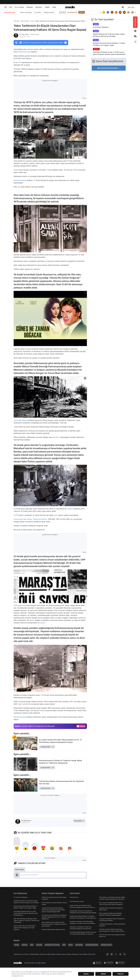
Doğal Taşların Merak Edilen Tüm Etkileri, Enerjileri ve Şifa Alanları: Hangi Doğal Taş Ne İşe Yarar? (83, 918)
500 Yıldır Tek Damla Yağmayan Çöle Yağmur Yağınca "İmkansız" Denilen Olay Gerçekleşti (26, 920)
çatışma (70, 509)
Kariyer (63, 954)
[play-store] (109, 963)
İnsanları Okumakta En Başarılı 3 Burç (53, 929)
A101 (64, 945)
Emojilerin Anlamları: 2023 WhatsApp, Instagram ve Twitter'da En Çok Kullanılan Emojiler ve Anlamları (83, 923)
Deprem (24, 945)
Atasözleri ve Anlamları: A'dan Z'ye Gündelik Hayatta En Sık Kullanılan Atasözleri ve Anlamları (80, 928)
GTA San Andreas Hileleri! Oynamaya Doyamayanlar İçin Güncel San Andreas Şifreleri (111, 931)
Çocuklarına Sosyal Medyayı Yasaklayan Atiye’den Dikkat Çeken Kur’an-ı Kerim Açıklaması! (54, 917)
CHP (15, 515)
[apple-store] (97, 963)
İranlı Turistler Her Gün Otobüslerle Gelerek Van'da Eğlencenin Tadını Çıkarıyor (24, 927)
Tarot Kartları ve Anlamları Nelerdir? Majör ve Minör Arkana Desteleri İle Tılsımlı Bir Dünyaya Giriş (112, 899)
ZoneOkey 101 (72, 12)
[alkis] (128, 12)
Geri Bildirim (25, 954)
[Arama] (122, 7)
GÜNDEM (29, 7)
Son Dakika (79, 945)
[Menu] (5, 7)
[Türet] (108, 12)
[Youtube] (120, 954)
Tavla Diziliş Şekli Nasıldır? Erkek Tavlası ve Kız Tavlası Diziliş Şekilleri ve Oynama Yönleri (83, 934)
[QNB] (104, 12)
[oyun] (124, 12)
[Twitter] (116, 954)
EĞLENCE (38, 7)
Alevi (57, 437)
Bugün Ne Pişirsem (92, 945)
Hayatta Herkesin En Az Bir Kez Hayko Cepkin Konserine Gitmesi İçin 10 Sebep (109, 35)
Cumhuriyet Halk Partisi (23, 519)
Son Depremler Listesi (77, 901)
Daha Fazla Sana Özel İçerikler (107, 68)
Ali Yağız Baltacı (29, 34)
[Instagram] (107, 954)
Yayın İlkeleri (84, 954)
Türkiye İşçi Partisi (40, 519)
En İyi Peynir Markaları (101, 27)
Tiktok (70, 945)
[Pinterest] (124, 954)
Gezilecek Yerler (106, 945)
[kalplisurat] (132, 12)
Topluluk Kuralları (45, 954)
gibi (71, 519)
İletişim (58, 954)
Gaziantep (17, 420)
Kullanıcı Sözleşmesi (72, 954)
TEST (10, 7)
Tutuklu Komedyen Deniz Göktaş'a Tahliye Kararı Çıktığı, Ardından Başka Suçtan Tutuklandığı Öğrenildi (53, 909)
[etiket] (14, 737)
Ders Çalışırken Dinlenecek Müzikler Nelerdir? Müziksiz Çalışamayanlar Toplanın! (110, 915)
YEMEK (47, 7)
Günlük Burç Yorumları (52, 945)
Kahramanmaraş (24, 52)
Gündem (96, 49)
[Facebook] (111, 954)
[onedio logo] (70, 7)
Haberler (16, 21)
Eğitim (24, 420)
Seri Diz (81, 12)
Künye (90, 954)
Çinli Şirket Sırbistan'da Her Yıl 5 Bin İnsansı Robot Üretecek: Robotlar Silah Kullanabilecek (109, 53)
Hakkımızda (17, 954)
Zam (31, 945)
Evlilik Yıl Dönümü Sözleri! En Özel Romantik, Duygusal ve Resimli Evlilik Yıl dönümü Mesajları (82, 907)
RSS (94, 954)
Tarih (32, 21)
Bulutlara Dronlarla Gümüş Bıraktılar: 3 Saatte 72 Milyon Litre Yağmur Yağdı (109, 44)
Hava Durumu (74, 897)
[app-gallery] (120, 963)
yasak (42, 623)
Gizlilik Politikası (34, 954)
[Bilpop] (116, 12)
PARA (54, 7)
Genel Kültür (25, 21)
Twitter (16, 945)
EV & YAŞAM (19, 7)
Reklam (53, 954)
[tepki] (17, 848)
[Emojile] (120, 12)
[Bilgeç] (112, 12)
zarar (56, 515)
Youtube (39, 945)
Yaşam (96, 24)
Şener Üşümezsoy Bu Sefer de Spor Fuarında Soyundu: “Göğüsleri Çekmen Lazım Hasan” (54, 924)
